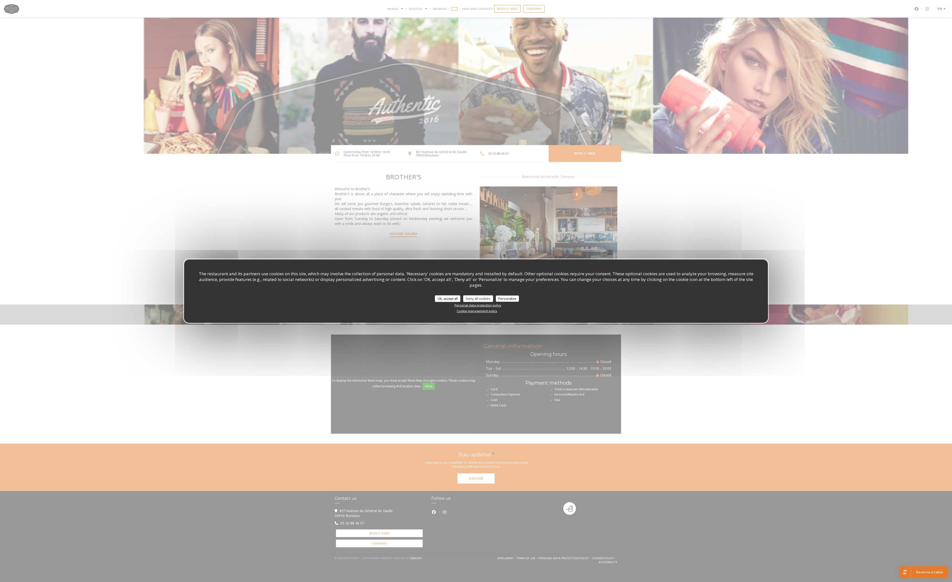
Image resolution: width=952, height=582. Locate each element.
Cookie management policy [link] (477, 311)
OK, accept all (448, 298)
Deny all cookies (478, 298)
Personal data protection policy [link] (477, 305)
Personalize (507, 298)
